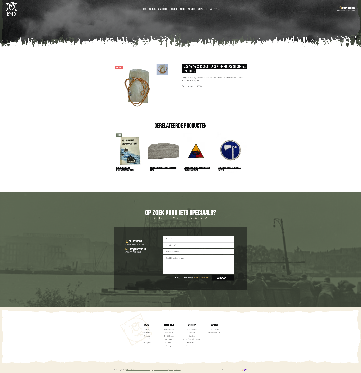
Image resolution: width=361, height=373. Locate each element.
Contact (201, 8)
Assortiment (162, 8)
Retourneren (191, 342)
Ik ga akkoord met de (192, 277)
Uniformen (169, 333)
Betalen (192, 336)
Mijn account (192, 329)
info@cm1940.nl (214, 333)
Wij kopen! (191, 8)
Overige (169, 346)
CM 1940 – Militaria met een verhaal (138, 370)
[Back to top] (357, 369)
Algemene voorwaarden (160, 370)
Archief (182, 8)
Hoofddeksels (169, 336)
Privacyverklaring (175, 370)
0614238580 (214, 329)
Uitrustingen (169, 339)
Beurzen (174, 8)
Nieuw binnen (169, 329)
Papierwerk (169, 342)
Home (145, 8)
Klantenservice (191, 346)
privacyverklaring (201, 277)
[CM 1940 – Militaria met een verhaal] (11, 9)
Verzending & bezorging (192, 339)
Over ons (152, 8)
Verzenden (221, 277)
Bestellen (191, 333)
